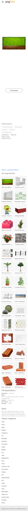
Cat (2, 435)
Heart (3, 421)
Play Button (4, 444)
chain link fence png (7, 127)
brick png (4, 129)
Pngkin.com (5, 494)
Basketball (4, 438)
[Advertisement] (14, 22)
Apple (3, 427)
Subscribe (4, 441)
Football (4, 472)
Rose (3, 461)
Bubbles (4, 449)
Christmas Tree (5, 466)
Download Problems (12, 170)
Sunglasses (5, 433)
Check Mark (5, 469)
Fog (3, 452)
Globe (3, 483)
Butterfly (4, 430)
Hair (3, 475)
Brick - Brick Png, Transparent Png (10, 373)
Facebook (4, 500)
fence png (12, 129)
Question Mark (5, 497)
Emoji (3, 463)
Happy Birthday (5, 477)
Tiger (3, 455)
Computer (4, 486)
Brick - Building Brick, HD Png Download (12, 387)
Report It (4, 170)
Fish (3, 480)
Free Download (14, 90)
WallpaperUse (5, 458)
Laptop (3, 447)
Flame (3, 424)
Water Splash (5, 491)
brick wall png (18, 127)
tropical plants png (6, 132)
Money (3, 502)
